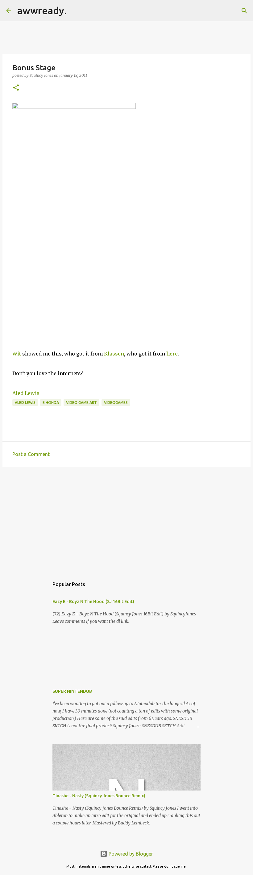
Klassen (114, 354)
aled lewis (25, 403)
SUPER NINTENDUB (72, 691)
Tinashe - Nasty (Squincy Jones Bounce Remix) (98, 795)
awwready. (42, 10)
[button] (16, 88)
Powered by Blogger (130, 854)
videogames (116, 403)
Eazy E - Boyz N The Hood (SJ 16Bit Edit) (93, 601)
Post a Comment (31, 454)
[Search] (75, 10)
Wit (17, 354)
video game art (81, 403)
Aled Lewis (25, 393)
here (172, 354)
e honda (51, 403)
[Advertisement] (126, 519)
